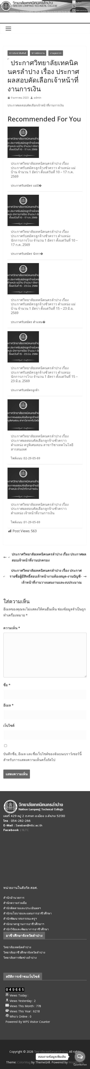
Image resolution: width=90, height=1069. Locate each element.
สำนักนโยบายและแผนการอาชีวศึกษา (27, 913)
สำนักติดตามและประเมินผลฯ (22, 908)
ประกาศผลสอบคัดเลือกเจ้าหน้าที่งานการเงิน (36, 105)
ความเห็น (11, 628)
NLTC (25, 830)
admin (37, 97)
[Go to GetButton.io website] (80, 1064)
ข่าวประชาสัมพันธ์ (17, 53)
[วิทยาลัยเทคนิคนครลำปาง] (45, 3)
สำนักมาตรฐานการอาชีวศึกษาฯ (23, 924)
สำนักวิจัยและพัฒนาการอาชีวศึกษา (26, 929)
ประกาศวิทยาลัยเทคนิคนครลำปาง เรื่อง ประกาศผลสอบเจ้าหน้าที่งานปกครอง (49, 557)
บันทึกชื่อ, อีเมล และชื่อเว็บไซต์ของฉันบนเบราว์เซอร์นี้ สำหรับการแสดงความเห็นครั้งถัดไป (42, 757)
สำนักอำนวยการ (13, 898)
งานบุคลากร (55, 53)
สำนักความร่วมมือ (15, 903)
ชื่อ (6, 685)
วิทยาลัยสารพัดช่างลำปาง (20, 958)
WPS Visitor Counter (36, 1022)
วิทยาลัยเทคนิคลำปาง (17, 947)
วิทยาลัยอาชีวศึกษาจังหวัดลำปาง (24, 952)
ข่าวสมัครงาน (38, 53)
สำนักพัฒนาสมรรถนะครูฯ (20, 918)
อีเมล (8, 705)
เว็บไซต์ (8, 725)
